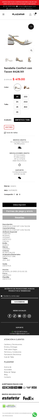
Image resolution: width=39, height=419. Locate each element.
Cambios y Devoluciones (13, 344)
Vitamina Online (18, 415)
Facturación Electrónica (12, 354)
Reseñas (19, 217)
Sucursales (8, 370)
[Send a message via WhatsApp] (34, 414)
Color (6, 87)
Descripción (19, 205)
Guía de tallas (12, 133)
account (30, 14)
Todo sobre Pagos (10, 349)
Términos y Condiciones (12, 352)
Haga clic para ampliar (31, 50)
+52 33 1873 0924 (20, 332)
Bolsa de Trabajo (10, 372)
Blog (5, 375)
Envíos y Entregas (10, 347)
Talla (6, 104)
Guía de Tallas (9, 357)
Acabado (7, 120)
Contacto (7, 377)
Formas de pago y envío (19, 211)
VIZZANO (13, 186)
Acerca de (7, 367)
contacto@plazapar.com (27, 6)
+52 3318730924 (10, 6)
